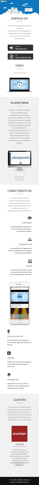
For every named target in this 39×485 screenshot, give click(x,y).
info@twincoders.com (22, 482)
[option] (19, 434)
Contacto (28, 10)
